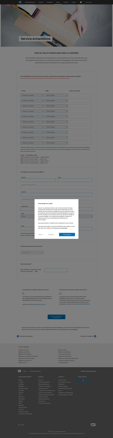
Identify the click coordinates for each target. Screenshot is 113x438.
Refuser (41, 234)
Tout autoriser (67, 234)
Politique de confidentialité (60, 228)
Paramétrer (51, 234)
